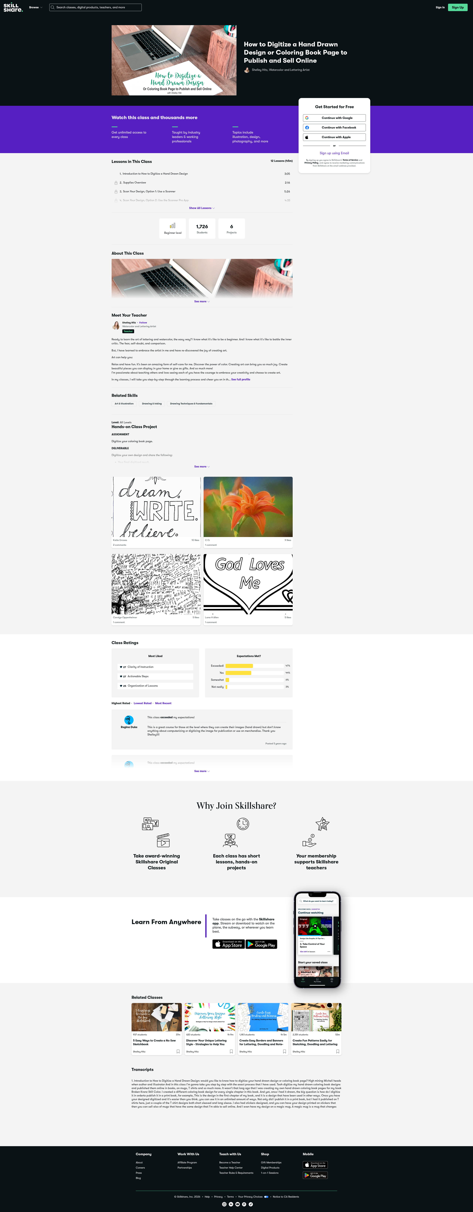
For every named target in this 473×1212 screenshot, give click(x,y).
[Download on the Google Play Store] (320, 1176)
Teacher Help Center (231, 1167)
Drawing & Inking (152, 403)
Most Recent (162, 703)
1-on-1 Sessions (269, 1173)
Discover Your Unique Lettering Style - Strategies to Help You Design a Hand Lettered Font (206, 1044)
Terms (230, 1196)
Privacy (218, 1196)
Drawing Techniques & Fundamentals (191, 403)
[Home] (13, 7)
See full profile (240, 379)
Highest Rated (121, 703)
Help (207, 1196)
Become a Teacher (229, 1162)
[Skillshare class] (157, 1017)
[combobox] (95, 7)
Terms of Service (350, 160)
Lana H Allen (212, 617)
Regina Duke (129, 727)
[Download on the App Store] (227, 944)
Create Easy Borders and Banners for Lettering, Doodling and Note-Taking (261, 1044)
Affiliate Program (187, 1162)
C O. (207, 540)
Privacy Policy (311, 163)
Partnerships (185, 1167)
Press (139, 1173)
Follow (143, 322)
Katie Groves (120, 540)
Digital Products (270, 1167)
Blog (138, 1178)
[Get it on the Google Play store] (262, 944)
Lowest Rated (142, 703)
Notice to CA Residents (286, 1196)
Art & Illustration (124, 403)
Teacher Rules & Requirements (236, 1173)
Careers (140, 1167)
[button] (41, 6)
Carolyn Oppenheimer (125, 617)
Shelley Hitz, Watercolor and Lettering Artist (281, 70)
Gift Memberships (271, 1162)
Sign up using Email (334, 153)
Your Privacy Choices (250, 1196)
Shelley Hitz (134, 322)
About (139, 1162)
